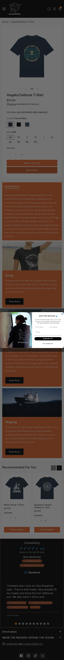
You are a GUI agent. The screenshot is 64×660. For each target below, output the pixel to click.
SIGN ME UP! (48, 338)
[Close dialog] (62, 314)
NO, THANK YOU (48, 343)
